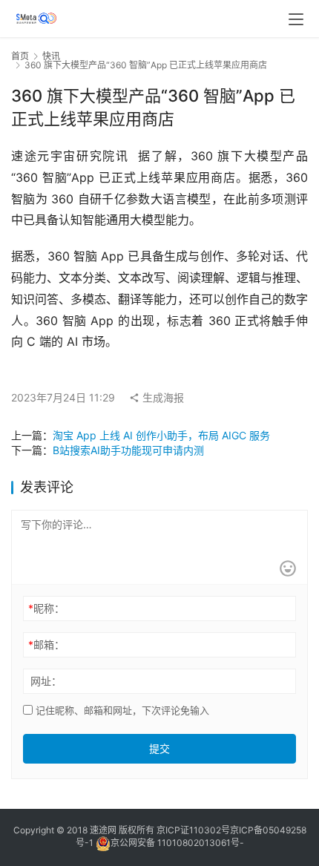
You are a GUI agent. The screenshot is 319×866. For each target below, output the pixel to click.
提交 (159, 748)
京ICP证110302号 (193, 830)
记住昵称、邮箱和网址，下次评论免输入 (121, 710)
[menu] (296, 19)
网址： (46, 681)
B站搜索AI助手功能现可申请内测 (128, 450)
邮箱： (46, 644)
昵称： (46, 608)
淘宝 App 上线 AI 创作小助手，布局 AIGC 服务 (161, 435)
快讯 (51, 56)
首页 (20, 56)
